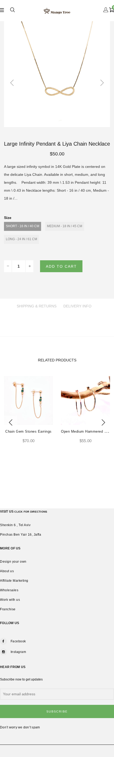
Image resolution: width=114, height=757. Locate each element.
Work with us (10, 600)
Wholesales (9, 590)
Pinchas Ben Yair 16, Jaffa (20, 534)
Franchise (8, 609)
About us (7, 571)
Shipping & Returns (36, 306)
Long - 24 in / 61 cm (21, 239)
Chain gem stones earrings (28, 431)
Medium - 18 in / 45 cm (64, 226)
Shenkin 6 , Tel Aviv (15, 525)
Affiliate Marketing (14, 581)
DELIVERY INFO (77, 306)
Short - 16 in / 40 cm (22, 226)
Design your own (13, 561)
